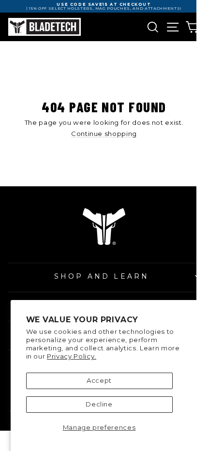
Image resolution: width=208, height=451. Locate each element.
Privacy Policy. (71, 356)
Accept (99, 380)
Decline (99, 404)
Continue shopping (104, 134)
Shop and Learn (101, 276)
